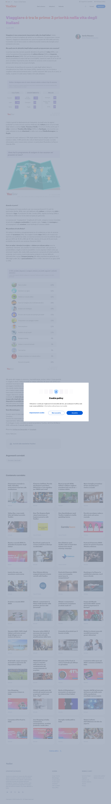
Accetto (75, 413)
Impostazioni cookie (36, 413)
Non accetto (56, 413)
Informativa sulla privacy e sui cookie (55, 406)
